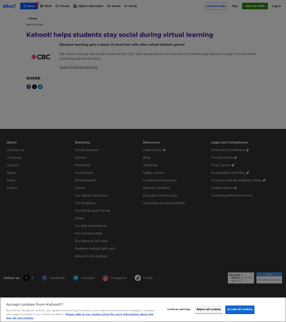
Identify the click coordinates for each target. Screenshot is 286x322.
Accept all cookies (239, 309)
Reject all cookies (209, 309)
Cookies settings (178, 309)
